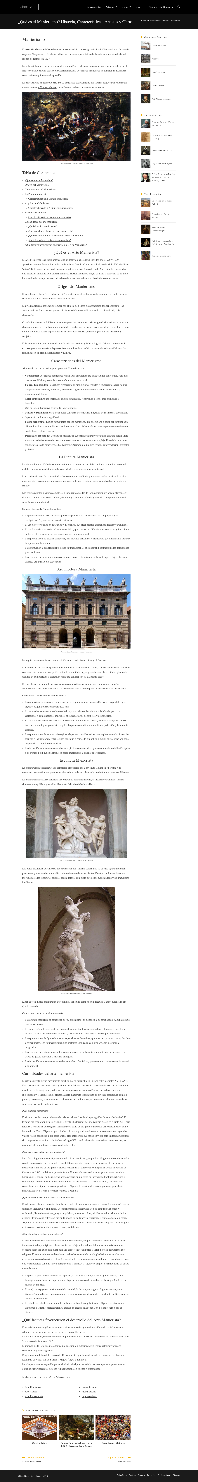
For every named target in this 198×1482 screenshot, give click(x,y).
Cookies (132, 1475)
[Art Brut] (145, 58)
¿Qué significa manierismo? (42, 226)
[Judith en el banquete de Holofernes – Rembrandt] (145, 242)
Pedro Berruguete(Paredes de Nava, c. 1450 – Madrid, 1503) (163, 177)
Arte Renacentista (34, 1396)
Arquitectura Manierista (37, 203)
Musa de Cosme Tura (161, 256)
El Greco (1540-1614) (161, 150)
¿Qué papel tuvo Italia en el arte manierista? (50, 231)
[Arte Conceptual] (145, 45)
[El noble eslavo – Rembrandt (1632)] (145, 229)
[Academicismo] (145, 85)
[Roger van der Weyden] (145, 163)
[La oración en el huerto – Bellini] (145, 202)
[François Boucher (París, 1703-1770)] (145, 123)
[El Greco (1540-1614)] (145, 150)
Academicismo (158, 85)
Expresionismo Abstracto (113, 1443)
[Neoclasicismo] (145, 72)
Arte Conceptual (159, 45)
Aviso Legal (122, 1475)
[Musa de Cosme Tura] (145, 255)
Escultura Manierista (35, 212)
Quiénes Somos (164, 1475)
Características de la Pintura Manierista (48, 198)
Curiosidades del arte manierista (41, 221)
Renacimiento (112, 305)
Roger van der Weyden (162, 164)
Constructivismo (39, 1443)
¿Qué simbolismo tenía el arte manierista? (49, 240)
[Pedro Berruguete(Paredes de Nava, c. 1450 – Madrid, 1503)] (145, 177)
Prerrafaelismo (89, 1391)
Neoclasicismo (158, 72)
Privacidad (151, 1475)
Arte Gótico (31, 1391)
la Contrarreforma (47, 87)
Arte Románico (33, 1387)
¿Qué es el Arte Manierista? (39, 180)
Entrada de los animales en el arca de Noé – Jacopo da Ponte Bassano (76, 1444)
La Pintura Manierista (36, 194)
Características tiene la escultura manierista (49, 217)
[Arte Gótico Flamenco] (145, 98)
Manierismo (175, 21)
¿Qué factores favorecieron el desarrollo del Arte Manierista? (56, 244)
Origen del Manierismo (37, 184)
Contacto (141, 1475)
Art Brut (155, 59)
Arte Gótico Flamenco (161, 99)
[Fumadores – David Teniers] (145, 215)
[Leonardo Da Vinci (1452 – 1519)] (145, 137)
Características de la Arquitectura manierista (50, 207)
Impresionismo (89, 1396)
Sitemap (176, 1475)
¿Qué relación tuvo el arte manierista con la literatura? (55, 235)
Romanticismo (89, 1387)
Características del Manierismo (40, 189)
